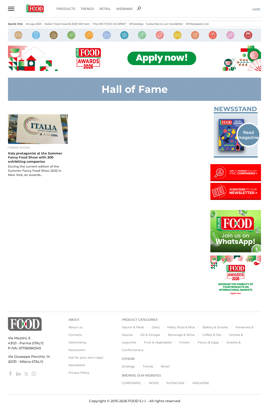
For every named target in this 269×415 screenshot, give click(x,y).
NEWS (154, 383)
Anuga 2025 (34, 23)
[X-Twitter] (27, 373)
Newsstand (235, 109)
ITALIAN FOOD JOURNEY (109, 23)
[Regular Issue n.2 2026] (236, 134)
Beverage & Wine (181, 335)
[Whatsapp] (34, 373)
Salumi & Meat (133, 327)
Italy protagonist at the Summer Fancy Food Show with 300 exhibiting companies (35, 157)
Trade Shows (19, 148)
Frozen (184, 342)
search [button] (138, 8)
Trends (87, 8)
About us (75, 327)
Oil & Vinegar (150, 335)
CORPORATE (131, 383)
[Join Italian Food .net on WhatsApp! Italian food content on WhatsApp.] (235, 251)
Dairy (156, 327)
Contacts (75, 335)
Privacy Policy (79, 373)
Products (66, 8)
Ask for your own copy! (86, 357)
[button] (10, 8)
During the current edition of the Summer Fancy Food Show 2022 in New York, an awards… (34, 171)
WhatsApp (136, 23)
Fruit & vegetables (158, 342)
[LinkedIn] (19, 373)
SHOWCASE (175, 383)
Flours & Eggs (208, 342)
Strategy (128, 366)
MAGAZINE (201, 383)
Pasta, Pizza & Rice (181, 327)
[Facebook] (11, 373)
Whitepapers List (197, 23)
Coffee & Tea (211, 335)
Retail (105, 8)
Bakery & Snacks (215, 327)
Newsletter (77, 365)
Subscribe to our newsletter (164, 23)
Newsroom (77, 350)
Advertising (77, 342)
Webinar (124, 8)
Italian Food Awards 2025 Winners (67, 23)
